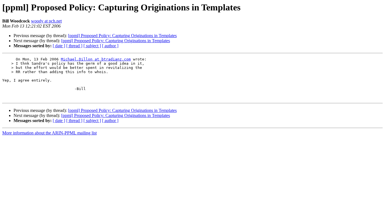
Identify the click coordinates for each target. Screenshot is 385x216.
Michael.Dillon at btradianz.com (96, 59)
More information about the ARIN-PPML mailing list (49, 132)
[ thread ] (74, 45)
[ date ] (59, 45)
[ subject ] (92, 45)
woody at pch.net (46, 21)
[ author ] (110, 45)
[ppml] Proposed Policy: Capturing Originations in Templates (122, 35)
